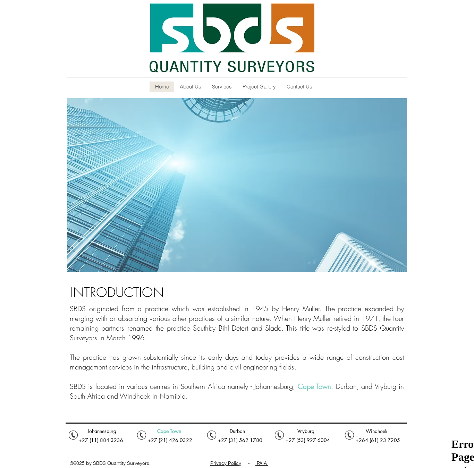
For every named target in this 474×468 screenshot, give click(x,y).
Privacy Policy (225, 463)
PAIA (261, 463)
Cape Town (314, 386)
